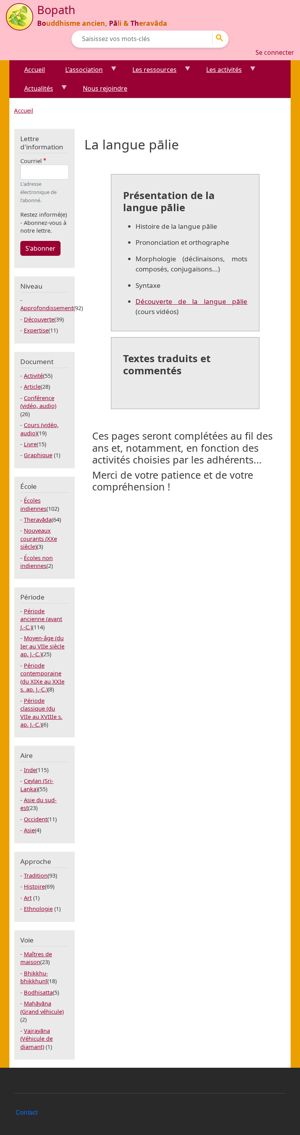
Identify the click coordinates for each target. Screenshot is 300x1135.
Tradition (36, 875)
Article (32, 386)
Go (222, 38)
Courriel (31, 161)
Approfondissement (46, 308)
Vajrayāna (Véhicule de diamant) (36, 1039)
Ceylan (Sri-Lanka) (37, 784)
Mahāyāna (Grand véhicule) (42, 1007)
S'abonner (40, 248)
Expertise (36, 330)
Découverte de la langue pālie (192, 301)
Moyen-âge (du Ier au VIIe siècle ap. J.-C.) (42, 646)
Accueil (34, 69)
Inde (30, 770)
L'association (79, 72)
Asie (29, 830)
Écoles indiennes (33, 504)
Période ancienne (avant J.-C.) (41, 619)
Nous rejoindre (105, 88)
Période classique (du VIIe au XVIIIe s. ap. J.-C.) (41, 712)
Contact (27, 1112)
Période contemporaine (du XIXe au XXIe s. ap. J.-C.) (42, 677)
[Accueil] (19, 17)
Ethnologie (38, 908)
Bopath (56, 9)
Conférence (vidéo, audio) (38, 401)
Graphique (38, 455)
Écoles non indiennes (36, 561)
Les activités (219, 72)
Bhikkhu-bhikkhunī (34, 977)
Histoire (34, 886)
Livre (30, 444)
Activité (33, 375)
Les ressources (150, 72)
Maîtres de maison (36, 958)
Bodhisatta (38, 992)
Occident (35, 819)
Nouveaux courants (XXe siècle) (38, 538)
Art (28, 898)
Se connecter (274, 52)
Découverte (39, 319)
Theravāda (38, 519)
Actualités (34, 91)
